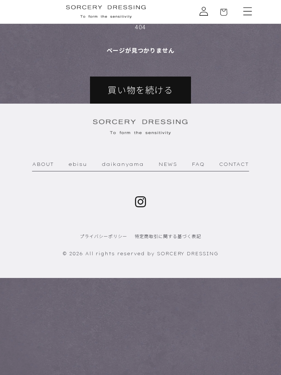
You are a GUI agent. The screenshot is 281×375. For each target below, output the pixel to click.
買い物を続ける (140, 89)
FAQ (198, 164)
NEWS (167, 164)
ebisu (77, 164)
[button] (248, 11)
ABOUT (43, 164)
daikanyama (123, 164)
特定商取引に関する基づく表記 (168, 236)
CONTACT (234, 164)
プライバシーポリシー (103, 236)
